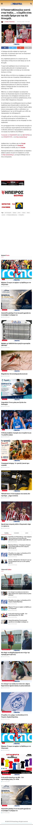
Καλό (28, 212)
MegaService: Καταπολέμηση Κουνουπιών (14, 374)
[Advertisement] (16, 235)
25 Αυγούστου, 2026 (5, 286)
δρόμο (14, 212)
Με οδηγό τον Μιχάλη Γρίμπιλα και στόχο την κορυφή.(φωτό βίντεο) (14, 585)
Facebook (20, 145)
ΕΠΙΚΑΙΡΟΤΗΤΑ (7, 137)
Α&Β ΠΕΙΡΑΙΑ (26, 135)
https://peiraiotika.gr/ (21, 137)
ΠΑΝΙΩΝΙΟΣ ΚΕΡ (6, 649)
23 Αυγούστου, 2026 (5, 528)
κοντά (3, 214)
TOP (3, 279)
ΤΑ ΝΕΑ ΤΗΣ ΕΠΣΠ (6, 711)
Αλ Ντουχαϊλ (8, 212)
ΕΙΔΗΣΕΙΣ (4, 309)
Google (23, 143)
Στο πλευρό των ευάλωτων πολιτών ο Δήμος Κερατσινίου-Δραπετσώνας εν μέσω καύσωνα (19, 593)
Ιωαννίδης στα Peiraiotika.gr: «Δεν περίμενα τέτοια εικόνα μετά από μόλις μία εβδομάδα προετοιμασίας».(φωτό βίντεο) (20, 538)
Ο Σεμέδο (21, 214)
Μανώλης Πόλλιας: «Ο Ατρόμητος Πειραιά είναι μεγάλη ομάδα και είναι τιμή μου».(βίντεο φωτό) (19, 546)
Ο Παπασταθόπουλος (12, 214)
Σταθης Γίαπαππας (10, 21)
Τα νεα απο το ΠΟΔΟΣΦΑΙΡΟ (9, 135)
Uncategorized (6, 774)
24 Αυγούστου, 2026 (5, 467)
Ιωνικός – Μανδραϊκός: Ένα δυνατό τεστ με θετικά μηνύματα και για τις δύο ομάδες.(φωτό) (19, 561)
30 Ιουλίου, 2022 (20, 21)
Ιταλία (23, 212)
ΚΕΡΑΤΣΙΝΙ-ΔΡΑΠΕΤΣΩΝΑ (8, 680)
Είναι (19, 212)
